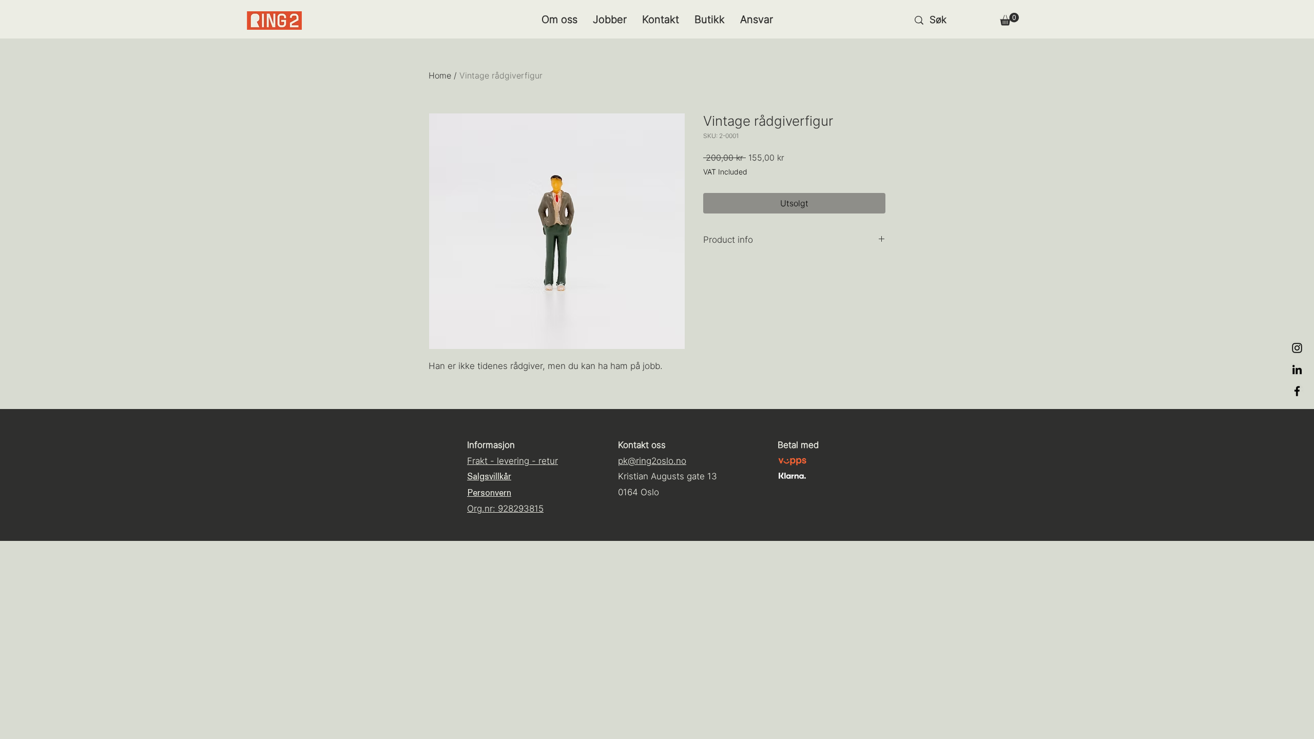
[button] (1009, 19)
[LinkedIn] (1297, 369)
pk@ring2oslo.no (652, 461)
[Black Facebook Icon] (1297, 391)
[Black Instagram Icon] (1297, 348)
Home (440, 75)
